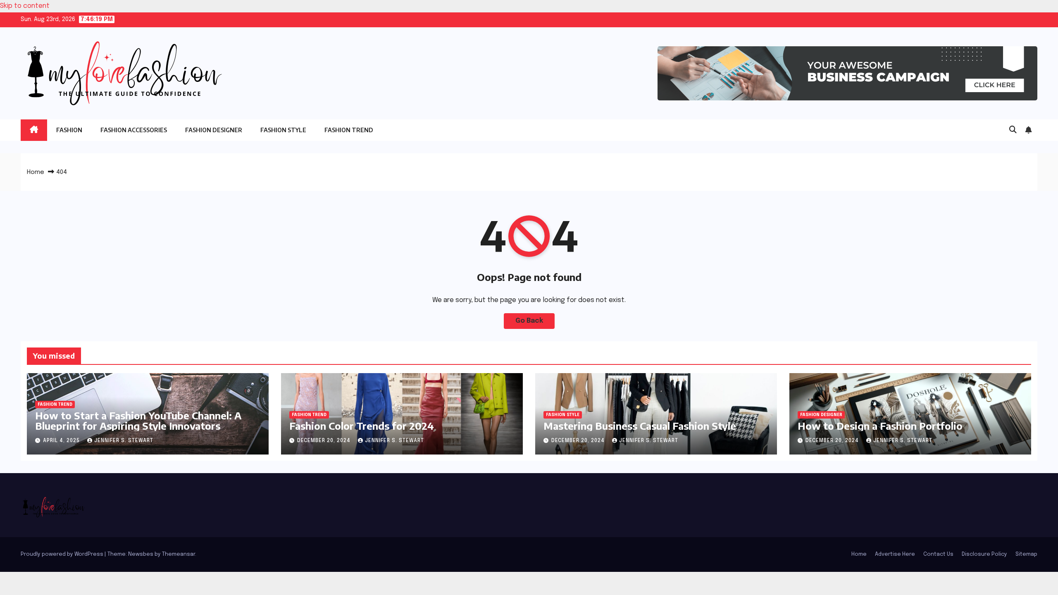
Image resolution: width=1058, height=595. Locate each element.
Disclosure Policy (984, 554)
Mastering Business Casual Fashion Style (639, 425)
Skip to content (25, 6)
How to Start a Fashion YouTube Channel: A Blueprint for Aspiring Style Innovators (138, 420)
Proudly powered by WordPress (63, 554)
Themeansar (178, 554)
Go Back (529, 320)
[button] (1013, 130)
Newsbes (140, 554)
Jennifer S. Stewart (123, 440)
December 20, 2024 (324, 440)
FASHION (69, 129)
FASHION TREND (348, 129)
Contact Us (938, 554)
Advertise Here (895, 554)
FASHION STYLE (283, 129)
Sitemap (1026, 554)
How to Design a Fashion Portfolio (880, 425)
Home (35, 172)
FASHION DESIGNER (213, 129)
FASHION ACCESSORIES (133, 129)
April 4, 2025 (62, 440)
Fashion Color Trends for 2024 (361, 425)
